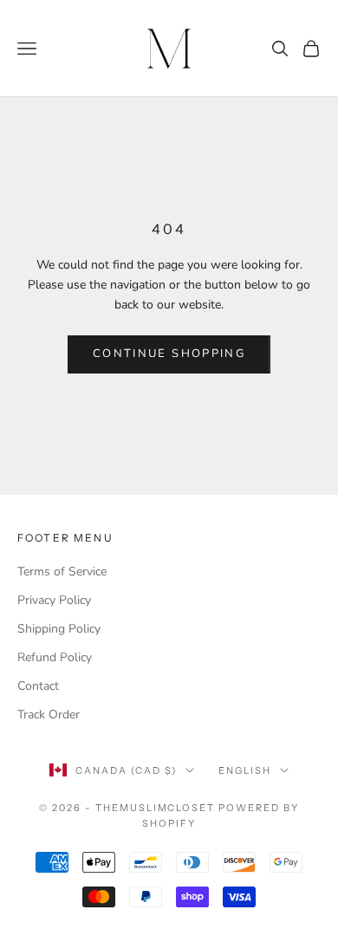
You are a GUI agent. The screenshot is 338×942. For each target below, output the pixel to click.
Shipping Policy (59, 628)
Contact (38, 686)
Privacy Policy (54, 600)
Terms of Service (62, 571)
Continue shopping (169, 353)
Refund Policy (54, 657)
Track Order (48, 714)
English (244, 770)
